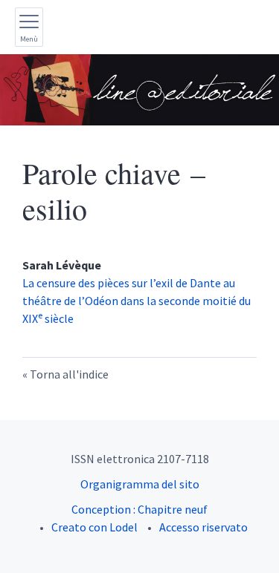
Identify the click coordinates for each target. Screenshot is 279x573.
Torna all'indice (69, 374)
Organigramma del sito (139, 484)
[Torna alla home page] (139, 89)
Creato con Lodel (94, 527)
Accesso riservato (203, 527)
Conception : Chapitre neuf (139, 509)
